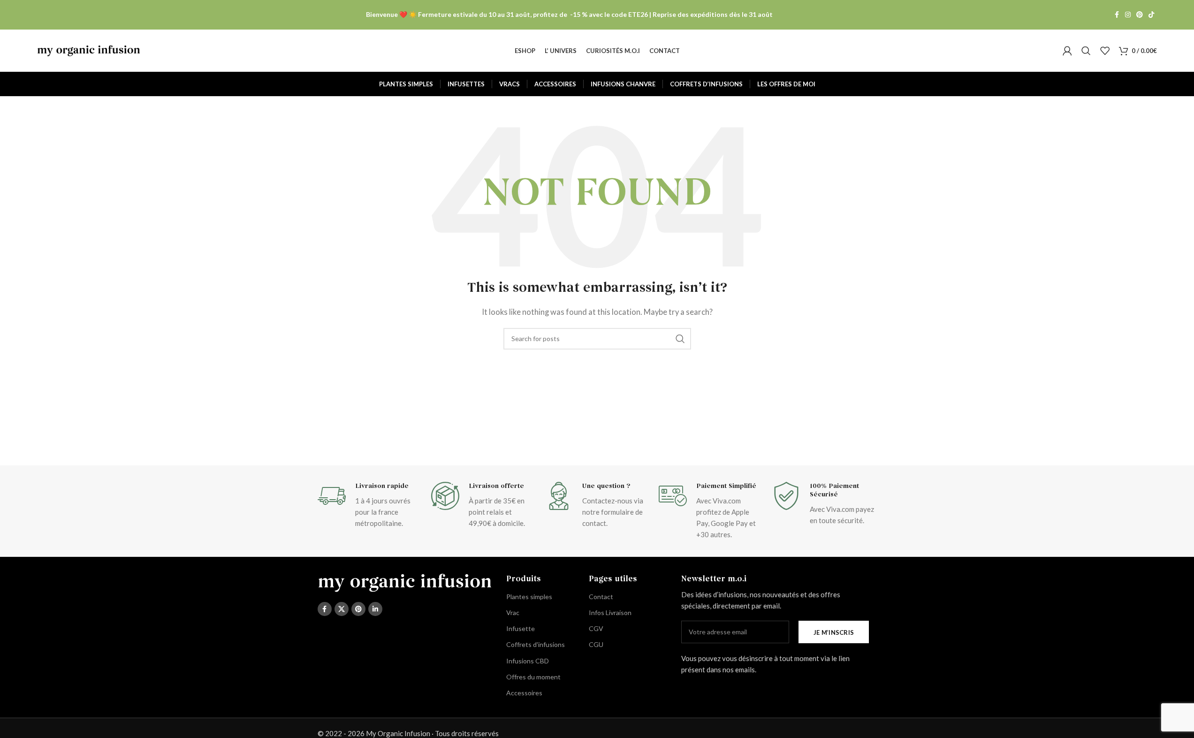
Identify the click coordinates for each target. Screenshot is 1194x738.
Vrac (512, 612)
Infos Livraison (610, 612)
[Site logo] (88, 50)
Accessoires (524, 693)
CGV (596, 628)
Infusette (520, 628)
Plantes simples (529, 597)
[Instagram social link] (1127, 14)
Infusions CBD (527, 661)
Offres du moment (533, 677)
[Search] (1086, 50)
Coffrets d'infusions (535, 644)
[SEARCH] (680, 339)
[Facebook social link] (1116, 14)
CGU (596, 644)
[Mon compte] (1067, 50)
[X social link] (342, 609)
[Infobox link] (370, 505)
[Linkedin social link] (375, 609)
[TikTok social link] (1151, 14)
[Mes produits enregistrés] (1104, 50)
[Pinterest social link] (1139, 14)
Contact (601, 597)
